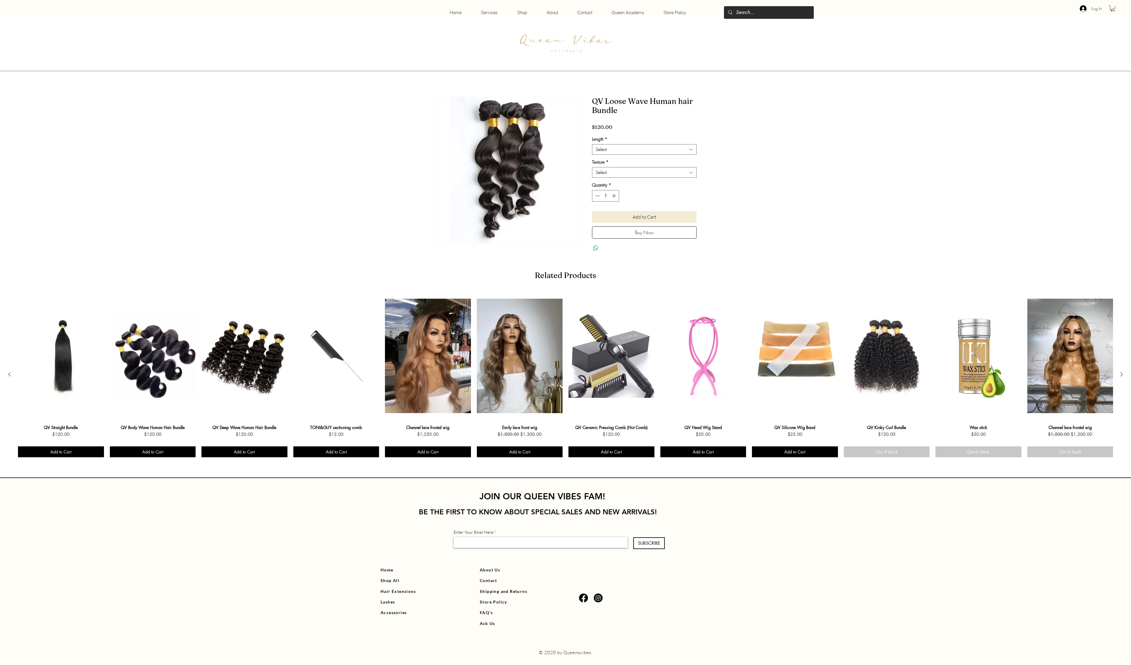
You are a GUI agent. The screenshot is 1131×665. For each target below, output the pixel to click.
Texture (600, 162)
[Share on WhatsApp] (595, 248)
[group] (565, 374)
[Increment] (615, 195)
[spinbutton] (606, 195)
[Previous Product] (9, 374)
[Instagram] (598, 597)
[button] (1112, 8)
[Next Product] (1121, 374)
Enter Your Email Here (473, 532)
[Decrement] (597, 195)
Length (599, 139)
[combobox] (644, 149)
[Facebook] (583, 597)
